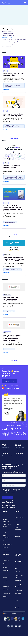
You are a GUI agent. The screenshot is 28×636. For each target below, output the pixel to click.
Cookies (23, 633)
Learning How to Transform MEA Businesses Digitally (13, 115)
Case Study (7, 254)
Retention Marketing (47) (8, 39)
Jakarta (13, 507)
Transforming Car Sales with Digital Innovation (13, 74)
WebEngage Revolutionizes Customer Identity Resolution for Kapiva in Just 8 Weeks (13, 259)
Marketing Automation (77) (8, 31)
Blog (5, 71)
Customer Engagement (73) (9, 33)
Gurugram (15, 505)
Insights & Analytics (14, 85)
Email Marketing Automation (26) (10, 41)
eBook (6, 162)
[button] (14, 138)
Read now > (6, 90)
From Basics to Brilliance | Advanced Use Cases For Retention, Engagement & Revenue (12, 208)
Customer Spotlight (9, 269)
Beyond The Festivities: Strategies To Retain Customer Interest (11, 299)
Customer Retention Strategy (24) (10, 45)
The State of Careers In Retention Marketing (11, 166)
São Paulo (4, 507)
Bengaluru (9, 505)
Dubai (9, 507)
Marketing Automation (14, 126)
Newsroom (7, 294)
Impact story (17, 269)
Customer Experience (10, 84)
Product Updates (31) (20, 39)
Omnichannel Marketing (10, 222)
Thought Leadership (18, 178)
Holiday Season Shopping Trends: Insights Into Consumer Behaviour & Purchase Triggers (12, 337)
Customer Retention (9, 125)
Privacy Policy (17, 633)
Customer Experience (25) (8, 43)
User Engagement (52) (7, 35)
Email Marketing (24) (7, 46)
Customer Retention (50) (8, 37)
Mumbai (4, 505)
